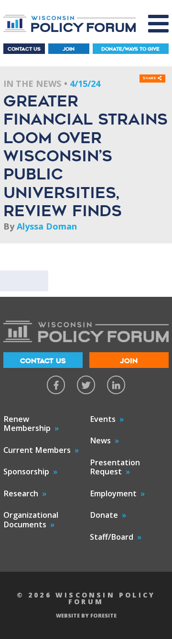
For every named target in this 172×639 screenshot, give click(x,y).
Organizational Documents (30, 520)
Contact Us (24, 49)
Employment (113, 493)
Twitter (86, 385)
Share (150, 78)
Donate (104, 515)
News (100, 440)
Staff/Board (111, 537)
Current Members (37, 450)
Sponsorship (26, 471)
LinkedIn (116, 385)
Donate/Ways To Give (130, 49)
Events (103, 419)
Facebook (56, 385)
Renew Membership (27, 424)
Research (20, 493)
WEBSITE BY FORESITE (86, 615)
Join (69, 49)
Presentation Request (115, 467)
